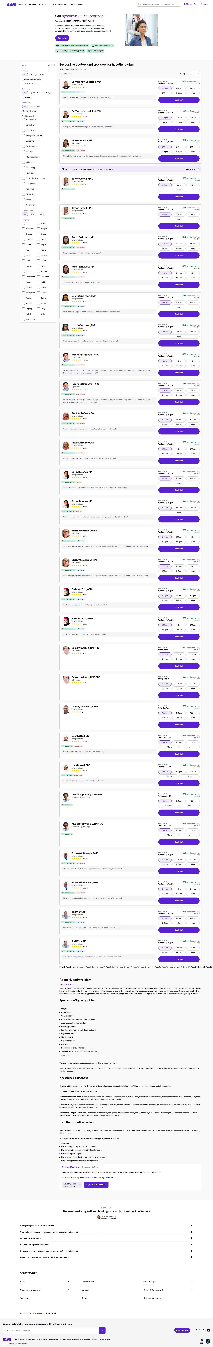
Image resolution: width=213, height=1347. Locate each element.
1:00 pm (181, 537)
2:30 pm (181, 88)
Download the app (62, 4)
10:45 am (167, 659)
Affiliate (87, 1339)
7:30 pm (195, 713)
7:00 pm (167, 713)
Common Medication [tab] (71, 1167)
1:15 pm (195, 537)
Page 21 (201, 967)
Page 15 (158, 967)
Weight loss (49, 4)
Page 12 (136, 967)
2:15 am (167, 923)
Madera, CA (191, 4)
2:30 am (181, 302)
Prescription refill (36, 4)
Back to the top (66, 984)
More (193, 93)
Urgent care (23, 4)
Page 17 (172, 967)
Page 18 (179, 967)
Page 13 (143, 967)
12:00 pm (181, 659)
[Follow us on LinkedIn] (208, 1330)
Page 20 (194, 967)
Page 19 (186, 967)
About (16, 1339)
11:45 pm (195, 185)
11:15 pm (167, 185)
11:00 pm (167, 742)
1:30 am (167, 248)
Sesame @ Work (77, 1339)
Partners (94, 1339)
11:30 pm (181, 185)
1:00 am (167, 420)
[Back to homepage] (11, 4)
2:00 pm (181, 600)
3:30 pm (181, 152)
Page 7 (102, 967)
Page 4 (82, 967)
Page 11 (129, 967)
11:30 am (167, 361)
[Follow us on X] (200, 1330)
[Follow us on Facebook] (196, 1330)
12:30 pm (167, 366)
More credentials (29, 111)
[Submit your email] (102, 1330)
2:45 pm (195, 88)
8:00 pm (181, 718)
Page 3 (75, 967)
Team (22, 1339)
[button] (106, 1225)
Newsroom (102, 1339)
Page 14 (150, 967)
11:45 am (181, 361)
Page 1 (62, 967)
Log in (205, 4)
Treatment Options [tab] (90, 1167)
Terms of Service (41, 1339)
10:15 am (181, 654)
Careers (28, 1339)
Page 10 (122, 967)
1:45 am (181, 248)
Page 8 (108, 967)
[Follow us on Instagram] (204, 1330)
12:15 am (167, 244)
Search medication (97, 1185)
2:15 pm (167, 88)
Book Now (62, 38)
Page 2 (68, 967)
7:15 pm (181, 713)
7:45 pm (167, 718)
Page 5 (88, 967)
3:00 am (195, 302)
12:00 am (167, 860)
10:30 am (194, 654)
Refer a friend (76, 4)
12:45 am (181, 244)
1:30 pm (167, 542)
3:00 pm (167, 93)
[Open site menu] (3, 4)
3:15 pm (181, 93)
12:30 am (194, 860)
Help (108, 1339)
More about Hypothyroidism (71, 69)
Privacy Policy (53, 1339)
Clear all (51, 65)
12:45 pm (181, 366)
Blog (33, 1339)
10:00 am (167, 654)
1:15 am (195, 244)
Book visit (187, 100)
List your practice (65, 1339)
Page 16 (165, 967)
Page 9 (115, 967)
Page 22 (209, 967)
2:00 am (167, 302)
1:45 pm (181, 542)
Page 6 (95, 967)
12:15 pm (195, 361)
